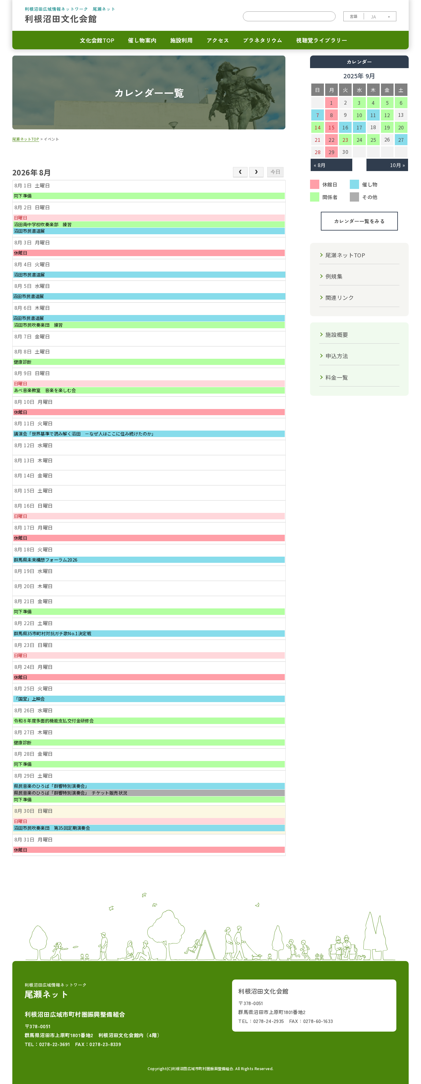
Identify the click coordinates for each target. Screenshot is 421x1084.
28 (318, 152)
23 (345, 139)
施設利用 (181, 40)
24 (359, 139)
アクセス (217, 40)
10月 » (397, 165)
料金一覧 (336, 377)
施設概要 (336, 334)
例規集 (333, 276)
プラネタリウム (263, 40)
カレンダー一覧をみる (359, 221)
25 (373, 139)
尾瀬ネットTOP (345, 255)
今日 (275, 171)
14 (318, 127)
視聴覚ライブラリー (321, 40)
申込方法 (336, 356)
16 (345, 127)
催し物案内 (142, 40)
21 (318, 139)
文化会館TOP (97, 40)
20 (401, 127)
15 (331, 127)
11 (373, 115)
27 (401, 139)
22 (331, 139)
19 (387, 127)
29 (331, 152)
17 (359, 127)
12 (387, 115)
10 (359, 115)
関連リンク (339, 297)
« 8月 (320, 165)
